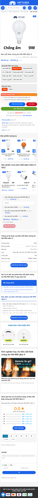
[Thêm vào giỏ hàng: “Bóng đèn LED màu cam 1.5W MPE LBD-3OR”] (18, 151)
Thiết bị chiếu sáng (13, 11)
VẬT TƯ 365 (6, 489)
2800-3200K (24, 261)
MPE (35, 243)
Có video (6, 439)
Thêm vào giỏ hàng (17, 104)
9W (36, 255)
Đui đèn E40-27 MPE (22, 185)
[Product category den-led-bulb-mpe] (24, 337)
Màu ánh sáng (6, 86)
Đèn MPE (34, 252)
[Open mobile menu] (2, 8)
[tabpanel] (19, 371)
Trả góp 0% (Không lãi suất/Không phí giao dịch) (17, 99)
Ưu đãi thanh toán (8, 94)
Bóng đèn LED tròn (27, 123)
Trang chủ (4, 11)
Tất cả (5, 436)
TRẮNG (30, 258)
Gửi (19, 472)
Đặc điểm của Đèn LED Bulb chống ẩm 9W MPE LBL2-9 (19, 287)
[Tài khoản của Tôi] (30, 8)
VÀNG (35, 258)
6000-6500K (33, 261)
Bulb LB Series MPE (25, 125)
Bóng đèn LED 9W (14, 123)
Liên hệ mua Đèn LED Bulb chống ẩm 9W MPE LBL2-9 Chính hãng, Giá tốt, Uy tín (18, 290)
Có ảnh (13, 439)
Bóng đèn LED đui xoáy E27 (10, 125)
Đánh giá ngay (19, 428)
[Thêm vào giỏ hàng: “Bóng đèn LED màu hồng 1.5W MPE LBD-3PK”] (34, 151)
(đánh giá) (26, 57)
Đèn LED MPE (25, 11)
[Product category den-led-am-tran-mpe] (8, 337)
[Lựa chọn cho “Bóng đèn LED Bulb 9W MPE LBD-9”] (3, 151)
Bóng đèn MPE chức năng (10, 66)
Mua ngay (32, 104)
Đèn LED (7, 130)
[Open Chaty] (3, 494)
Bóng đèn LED (17, 252)
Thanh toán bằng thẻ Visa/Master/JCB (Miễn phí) (17, 97)
